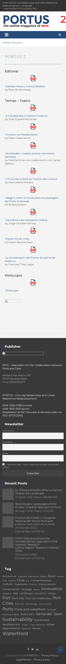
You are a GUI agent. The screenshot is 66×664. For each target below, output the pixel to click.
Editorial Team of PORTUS (30, 531)
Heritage (26, 589)
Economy (33, 584)
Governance (11, 589)
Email (5, 453)
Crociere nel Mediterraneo (21, 134)
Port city (19, 604)
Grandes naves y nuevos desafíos (25, 86)
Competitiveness (41, 580)
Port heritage (31, 604)
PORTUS (32, 655)
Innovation (51, 588)
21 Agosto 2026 (23, 497)
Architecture (9, 576)
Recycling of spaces (10, 614)
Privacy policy (42, 659)
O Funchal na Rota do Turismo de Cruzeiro (31, 179)
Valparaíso (26, 628)
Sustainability (17, 619)
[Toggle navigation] (6, 34)
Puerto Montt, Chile (17, 238)
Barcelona (33, 576)
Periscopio (11, 290)
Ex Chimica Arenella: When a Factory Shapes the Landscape (38, 492)
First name (8, 430)
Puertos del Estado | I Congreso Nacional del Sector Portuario (35, 520)
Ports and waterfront (30, 609)
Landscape (26, 593)
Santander (44, 614)
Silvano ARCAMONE (45, 497)
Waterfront (15, 633)
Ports (7, 608)
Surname (7, 442)
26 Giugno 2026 (24, 511)
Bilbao (43, 576)
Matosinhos (40, 593)
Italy (15, 593)
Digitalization (21, 584)
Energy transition (47, 584)
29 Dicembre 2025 (25, 527)
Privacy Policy (49, 655)
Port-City (18, 598)
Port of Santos (45, 604)
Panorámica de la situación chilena (26, 220)
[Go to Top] (60, 649)
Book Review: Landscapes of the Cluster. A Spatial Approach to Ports (38, 505)
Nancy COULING (44, 511)
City (27, 581)
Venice (36, 628)
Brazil (51, 576)
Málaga (52, 593)
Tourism (25, 625)
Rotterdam (27, 614)
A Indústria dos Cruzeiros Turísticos (26, 115)
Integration (7, 594)
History (36, 589)
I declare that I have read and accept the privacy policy (30, 465)
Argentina (22, 576)
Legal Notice (23, 659)
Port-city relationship (38, 598)
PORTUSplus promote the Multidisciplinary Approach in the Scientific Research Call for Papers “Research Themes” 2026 (37, 544)
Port (6, 597)
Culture (7, 584)
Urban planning (37, 624)
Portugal (51, 609)
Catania (12, 580)
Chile (21, 580)
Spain (58, 614)
